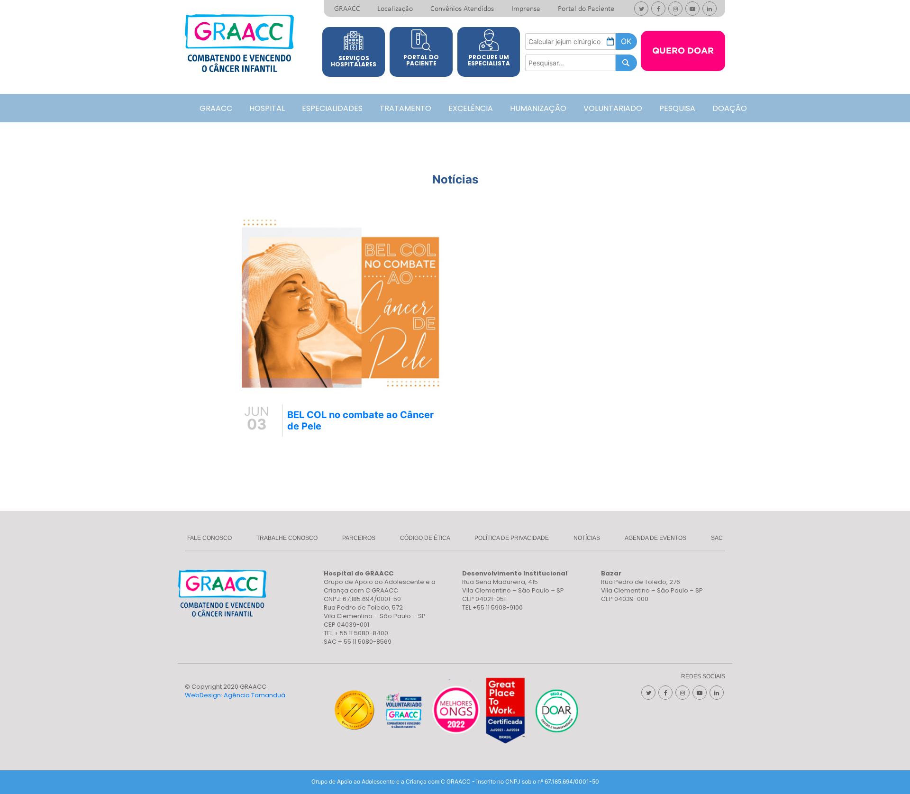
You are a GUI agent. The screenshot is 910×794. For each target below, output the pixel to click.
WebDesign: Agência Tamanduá (235, 695)
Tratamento (405, 108)
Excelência (470, 108)
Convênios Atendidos (462, 9)
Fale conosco (209, 538)
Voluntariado (612, 108)
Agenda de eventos (655, 538)
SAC (717, 538)
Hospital (267, 108)
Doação (729, 108)
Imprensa (525, 9)
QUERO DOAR (683, 51)
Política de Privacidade (511, 538)
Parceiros (358, 538)
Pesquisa (677, 108)
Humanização (538, 108)
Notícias (586, 538)
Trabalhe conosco (287, 538)
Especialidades (332, 108)
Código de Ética (425, 538)
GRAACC (347, 9)
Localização (395, 9)
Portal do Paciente (586, 9)
